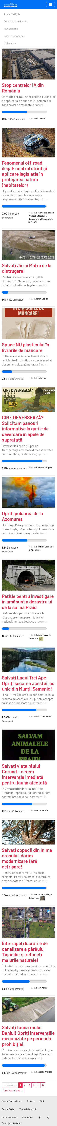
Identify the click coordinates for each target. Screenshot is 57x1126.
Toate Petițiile (12, 14)
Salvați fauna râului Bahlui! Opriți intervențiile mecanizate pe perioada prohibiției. (28, 1035)
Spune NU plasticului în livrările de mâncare (25, 347)
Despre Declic (8, 1109)
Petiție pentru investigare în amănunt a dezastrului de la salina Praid (28, 601)
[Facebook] (39, 1117)
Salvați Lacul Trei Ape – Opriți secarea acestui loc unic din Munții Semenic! (28, 683)
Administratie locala (15, 21)
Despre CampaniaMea (12, 1101)
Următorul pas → (13, 1090)
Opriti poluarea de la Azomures (22, 516)
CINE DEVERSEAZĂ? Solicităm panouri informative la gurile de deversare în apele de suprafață (25, 428)
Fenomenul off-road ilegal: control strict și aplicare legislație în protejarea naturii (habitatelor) (24, 174)
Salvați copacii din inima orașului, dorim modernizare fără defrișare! (27, 858)
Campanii (31, 1101)
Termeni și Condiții (27, 1109)
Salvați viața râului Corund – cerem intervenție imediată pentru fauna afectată (24, 774)
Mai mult (9, 43)
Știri (42, 1101)
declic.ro (17, 1123)
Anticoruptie (11, 28)
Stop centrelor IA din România (23, 87)
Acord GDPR (27, 1117)
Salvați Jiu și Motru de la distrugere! (26, 268)
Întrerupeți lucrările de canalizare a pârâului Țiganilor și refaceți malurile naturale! (25, 951)
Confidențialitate (9, 1117)
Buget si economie (14, 35)
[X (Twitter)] (47, 1117)
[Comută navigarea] (50, 4)
